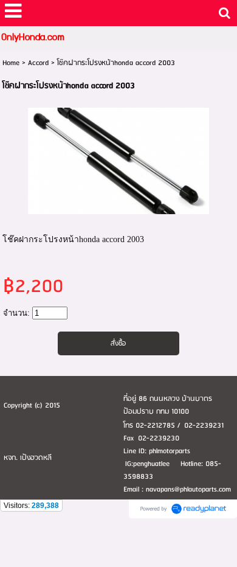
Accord (38, 63)
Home (10, 63)
